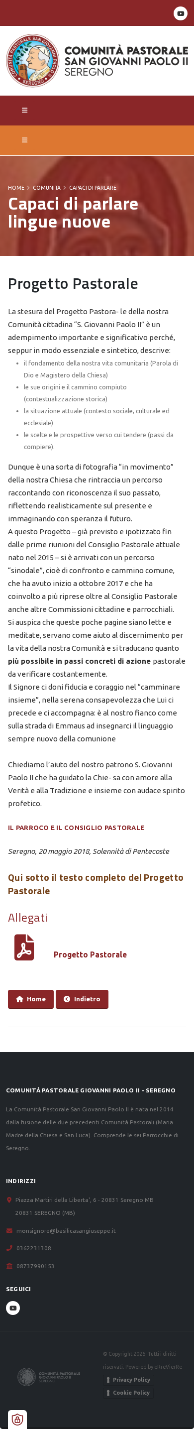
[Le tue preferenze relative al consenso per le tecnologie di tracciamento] (17, 1419)
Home (16, 188)
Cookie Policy (131, 1393)
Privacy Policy (131, 1380)
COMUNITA (47, 188)
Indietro (87, 998)
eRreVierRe (168, 1367)
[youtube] (181, 13)
